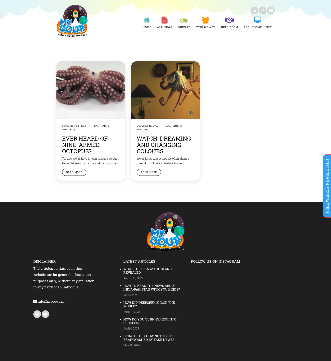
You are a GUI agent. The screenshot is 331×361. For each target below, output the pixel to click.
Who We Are (205, 27)
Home (147, 27)
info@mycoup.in (51, 301)
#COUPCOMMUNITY (258, 27)
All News (164, 27)
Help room (229, 27)
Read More (74, 172)
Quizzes (184, 27)
